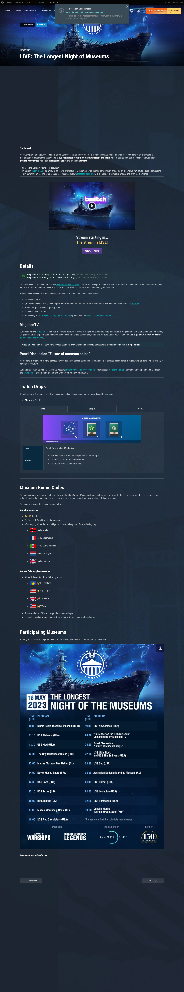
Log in (167, 2)
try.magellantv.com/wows (31, 337)
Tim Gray (135, 303)
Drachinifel (28, 372)
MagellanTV (42, 331)
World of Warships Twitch (67, 284)
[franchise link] (132, 11)
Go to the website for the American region (84, 12)
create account (177, 2)
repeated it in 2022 (85, 174)
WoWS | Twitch (92, 250)
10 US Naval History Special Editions (54, 315)
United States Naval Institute (100, 315)
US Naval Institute (117, 369)
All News (28, 24)
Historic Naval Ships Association (80, 369)
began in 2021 (38, 171)
